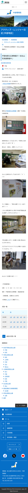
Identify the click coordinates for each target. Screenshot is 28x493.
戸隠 (6, 350)
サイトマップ (12, 444)
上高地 (6, 359)
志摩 (6, 395)
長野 (4, 398)
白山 (6, 386)
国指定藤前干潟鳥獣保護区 (10, 388)
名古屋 (6, 391)
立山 (6, 364)
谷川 (6, 371)
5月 (24, 317)
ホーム (7, 419)
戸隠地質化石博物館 (11, 111)
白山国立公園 (7, 383)
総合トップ (8, 410)
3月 (18, 317)
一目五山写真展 (6, 83)
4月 (21, 317)
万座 (6, 374)
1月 (11, 317)
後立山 (6, 367)
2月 (14, 317)
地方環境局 (5, 40)
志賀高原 (7, 376)
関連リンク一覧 (13, 449)
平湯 (6, 362)
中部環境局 (14, 40)
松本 (6, 357)
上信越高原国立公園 (8, 369)
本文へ (13, 7)
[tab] (3, 336)
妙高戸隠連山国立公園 (9, 347)
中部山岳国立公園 (8, 355)
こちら (8, 299)
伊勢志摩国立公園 (8, 393)
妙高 (6, 352)
